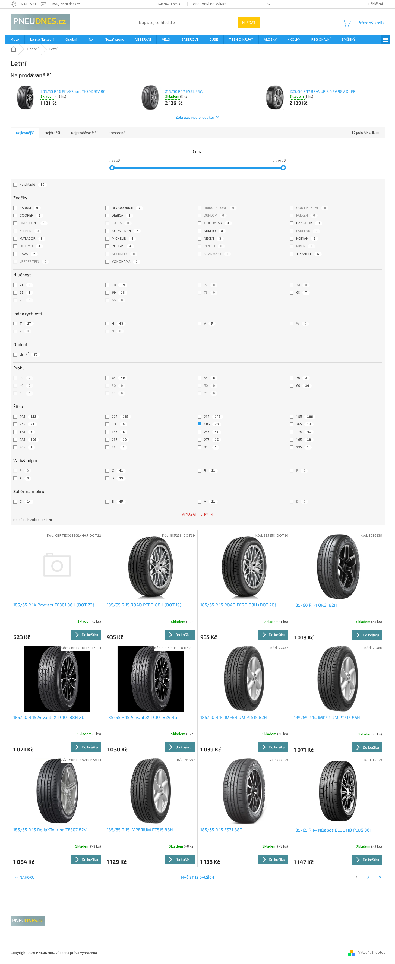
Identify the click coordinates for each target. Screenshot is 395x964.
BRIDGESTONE (219, 208)
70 (118, 285)
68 (301, 292)
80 (25, 378)
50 (209, 385)
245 (27, 424)
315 (118, 447)
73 (209, 292)
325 (210, 447)
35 (117, 393)
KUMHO (213, 231)
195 (304, 416)
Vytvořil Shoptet (371, 953)
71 (25, 285)
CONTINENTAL (311, 208)
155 (118, 432)
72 (209, 285)
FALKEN (305, 215)
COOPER (30, 215)
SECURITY (123, 254)
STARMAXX (216, 254)
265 (303, 424)
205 (28, 416)
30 (117, 385)
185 (211, 424)
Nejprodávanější (84, 133)
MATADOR (31, 238)
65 (118, 378)
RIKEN (304, 246)
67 (25, 292)
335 (302, 447)
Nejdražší (52, 133)
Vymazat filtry (195, 514)
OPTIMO (30, 246)
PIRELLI (213, 246)
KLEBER (29, 231)
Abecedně (117, 133)
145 (26, 432)
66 (117, 300)
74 (301, 285)
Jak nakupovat (169, 4)
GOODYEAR (216, 223)
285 (119, 440)
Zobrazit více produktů (195, 117)
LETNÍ (28, 354)
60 (302, 385)
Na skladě (32, 184)
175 (303, 432)
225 (120, 416)
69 (118, 292)
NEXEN (212, 238)
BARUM (29, 208)
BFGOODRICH (126, 208)
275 (211, 440)
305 (26, 447)
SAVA (27, 254)
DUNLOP (214, 215)
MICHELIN (122, 238)
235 (28, 440)
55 (209, 378)
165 (303, 440)
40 (25, 385)
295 (118, 424)
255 (211, 432)
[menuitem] (14, 39)
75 (25, 300)
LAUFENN (306, 231)
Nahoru (27, 877)
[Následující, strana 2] (368, 877)
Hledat (248, 22)
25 (209, 393)
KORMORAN (125, 231)
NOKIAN (305, 238)
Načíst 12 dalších (197, 877)
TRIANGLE (307, 254)
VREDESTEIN (33, 261)
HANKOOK (308, 223)
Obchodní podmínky (209, 4)
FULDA (120, 223)
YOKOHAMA (125, 261)
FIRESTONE (32, 223)
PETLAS (121, 246)
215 (212, 416)
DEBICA (121, 215)
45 (25, 393)
